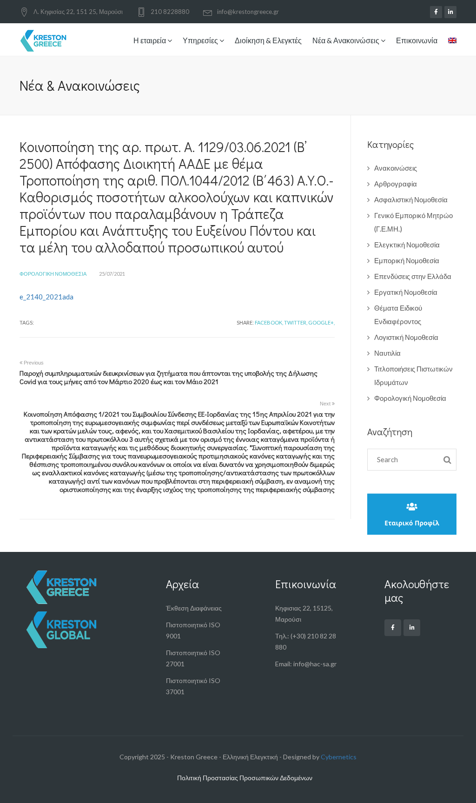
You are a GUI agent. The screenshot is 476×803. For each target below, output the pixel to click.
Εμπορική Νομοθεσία (406, 260)
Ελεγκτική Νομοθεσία (407, 244)
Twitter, (295, 322)
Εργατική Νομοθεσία (405, 292)
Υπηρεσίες (201, 40)
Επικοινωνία (416, 40)
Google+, (321, 322)
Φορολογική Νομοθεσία (53, 274)
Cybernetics (339, 757)
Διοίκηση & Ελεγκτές (268, 40)
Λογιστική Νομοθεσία (406, 337)
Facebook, (269, 322)
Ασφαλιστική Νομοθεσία (411, 199)
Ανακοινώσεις (395, 168)
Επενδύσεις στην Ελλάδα (412, 276)
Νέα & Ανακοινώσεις (346, 40)
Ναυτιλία (387, 353)
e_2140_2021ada (46, 296)
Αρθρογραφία (395, 183)
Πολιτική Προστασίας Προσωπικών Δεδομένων (244, 778)
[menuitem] (449, 41)
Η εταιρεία (150, 40)
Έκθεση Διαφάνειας (194, 608)
